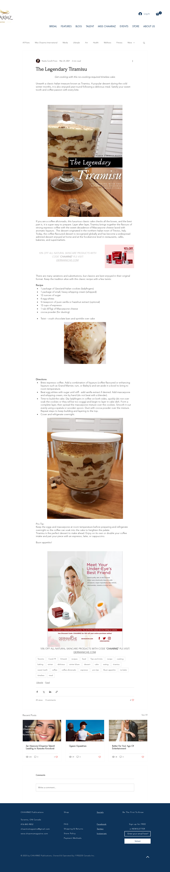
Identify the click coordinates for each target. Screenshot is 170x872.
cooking (120, 659)
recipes (74, 659)
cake (97, 664)
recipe (109, 659)
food (84, 659)
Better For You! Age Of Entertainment (123, 747)
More (130, 42)
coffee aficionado (69, 670)
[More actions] (132, 60)
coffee (54, 670)
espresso (84, 670)
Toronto (41, 659)
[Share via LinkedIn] (50, 692)
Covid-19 (52, 659)
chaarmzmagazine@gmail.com (35, 829)
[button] (159, 13)
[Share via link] (56, 692)
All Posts (26, 42)
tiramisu (116, 664)
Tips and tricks (96, 659)
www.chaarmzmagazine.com (34, 833)
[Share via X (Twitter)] (43, 692)
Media (65, 42)
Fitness (119, 42)
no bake (123, 670)
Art (86, 42)
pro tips (95, 670)
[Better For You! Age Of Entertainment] (128, 730)
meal (51, 675)
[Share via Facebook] (37, 692)
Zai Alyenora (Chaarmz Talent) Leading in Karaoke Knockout (40, 747)
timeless (41, 675)
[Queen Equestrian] (85, 730)
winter (50, 664)
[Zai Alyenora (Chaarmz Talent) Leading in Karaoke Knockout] (42, 730)
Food (47, 682)
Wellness (107, 42)
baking (40, 664)
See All (144, 715)
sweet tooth (43, 670)
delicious (61, 664)
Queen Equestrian (78, 746)
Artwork (63, 659)
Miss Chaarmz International (46, 42)
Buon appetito (109, 670)
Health (96, 42)
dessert (87, 664)
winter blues (74, 664)
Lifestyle (76, 42)
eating (106, 664)
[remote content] (85, 99)
